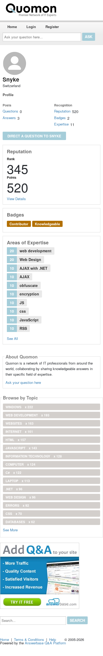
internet (19, 431)
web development (27, 415)
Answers (9, 117)
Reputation (62, 111)
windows (19, 407)
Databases (20, 521)
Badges (60, 117)
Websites (20, 423)
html (16, 439)
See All (12, 338)
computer (20, 464)
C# (13, 472)
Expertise (61, 124)
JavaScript (21, 448)
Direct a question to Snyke (34, 135)
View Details (16, 198)
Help (52, 639)
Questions (10, 111)
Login (31, 26)
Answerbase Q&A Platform (45, 642)
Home (12, 26)
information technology (34, 456)
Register (52, 26)
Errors (17, 505)
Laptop (18, 480)
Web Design (21, 497)
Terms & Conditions (29, 639)
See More (10, 529)
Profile (8, 94)
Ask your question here (23, 382)
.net (14, 489)
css (14, 513)
